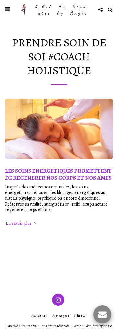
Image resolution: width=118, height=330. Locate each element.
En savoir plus (19, 223)
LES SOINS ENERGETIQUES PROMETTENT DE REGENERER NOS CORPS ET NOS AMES (58, 174)
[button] (7, 9)
